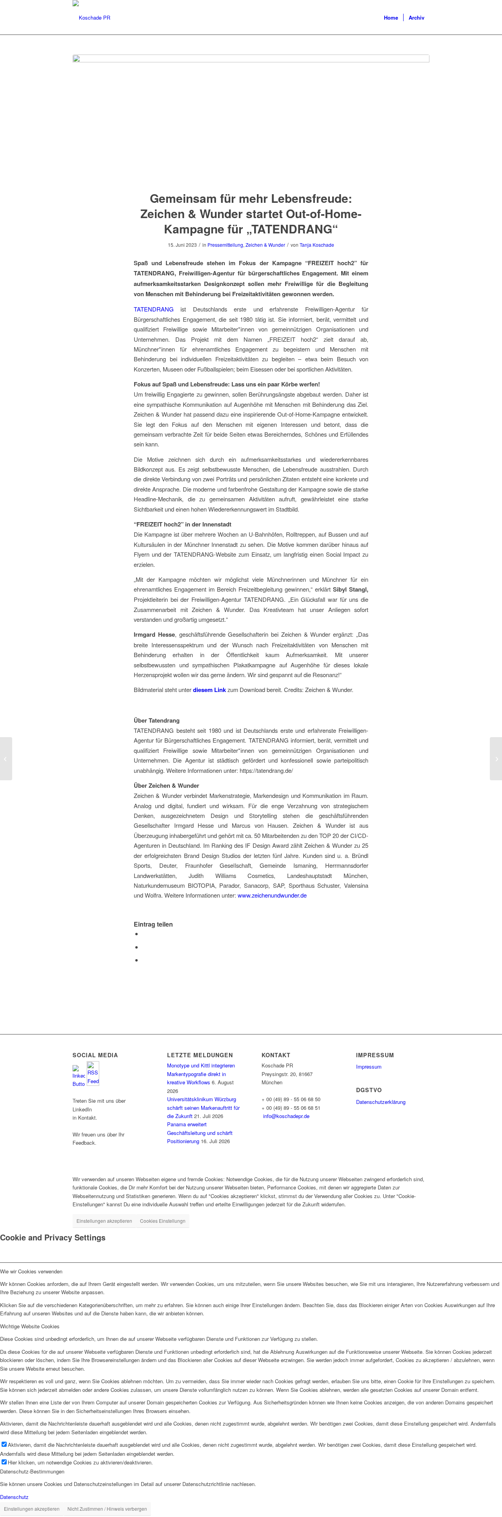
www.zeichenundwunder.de (272, 895)
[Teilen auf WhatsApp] (144, 933)
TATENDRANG (154, 309)
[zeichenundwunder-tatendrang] (251, 117)
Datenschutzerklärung (381, 1101)
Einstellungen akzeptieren (104, 1220)
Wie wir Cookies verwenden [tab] (31, 1271)
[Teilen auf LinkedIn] (144, 947)
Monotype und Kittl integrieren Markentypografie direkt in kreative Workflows (201, 1074)
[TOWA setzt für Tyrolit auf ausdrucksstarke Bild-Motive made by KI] (496, 758)
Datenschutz (14, 1497)
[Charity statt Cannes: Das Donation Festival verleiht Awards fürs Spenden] (6, 758)
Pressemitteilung (225, 244)
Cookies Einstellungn (163, 1220)
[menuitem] (391, 17)
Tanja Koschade (317, 244)
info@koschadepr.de (286, 1116)
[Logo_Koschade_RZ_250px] (91, 17)
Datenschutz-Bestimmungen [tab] (32, 1471)
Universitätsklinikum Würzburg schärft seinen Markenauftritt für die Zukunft (203, 1107)
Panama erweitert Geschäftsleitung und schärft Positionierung (200, 1132)
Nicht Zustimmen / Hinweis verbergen (107, 1508)
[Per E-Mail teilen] (144, 960)
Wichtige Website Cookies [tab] (30, 1326)
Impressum (369, 1066)
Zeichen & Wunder (265, 244)
